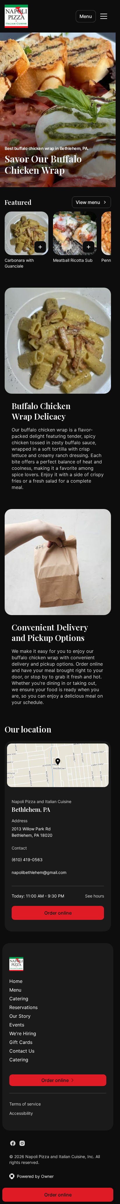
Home (15, 981)
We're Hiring (22, 1033)
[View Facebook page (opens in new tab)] (12, 1143)
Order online (58, 913)
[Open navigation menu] (104, 16)
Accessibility (21, 1113)
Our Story (20, 1016)
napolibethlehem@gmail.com (39, 874)
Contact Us (21, 1051)
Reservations (23, 1007)
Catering (18, 998)
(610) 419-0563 (27, 861)
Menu (86, 16)
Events (16, 1025)
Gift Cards (20, 1042)
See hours (94, 895)
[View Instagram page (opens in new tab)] (22, 1143)
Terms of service (25, 1103)
